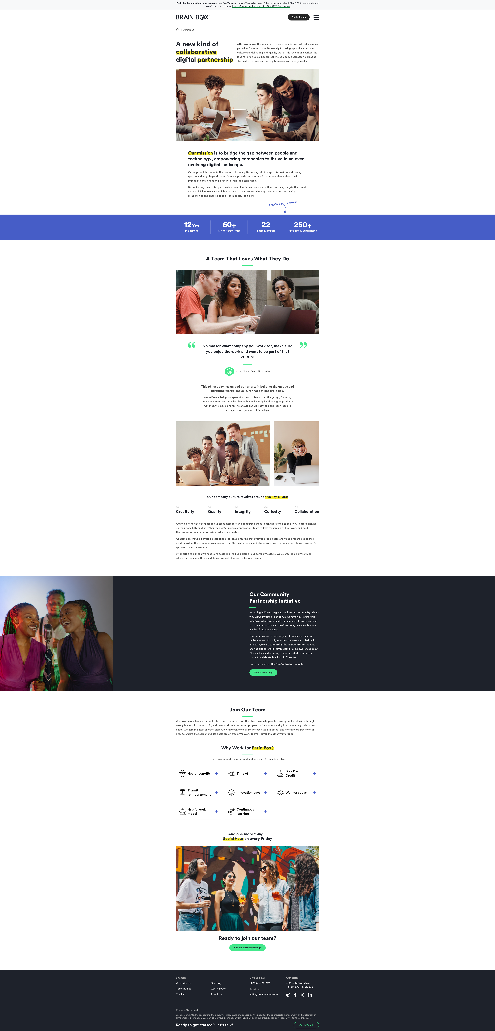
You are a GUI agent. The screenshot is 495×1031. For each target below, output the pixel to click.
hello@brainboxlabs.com (264, 994)
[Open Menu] (316, 17)
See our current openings (247, 947)
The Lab (180, 994)
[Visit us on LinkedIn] (310, 995)
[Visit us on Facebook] (295, 995)
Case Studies (183, 988)
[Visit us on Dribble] (288, 995)
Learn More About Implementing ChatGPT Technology (261, 6)
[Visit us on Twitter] (302, 995)
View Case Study (263, 672)
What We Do (183, 983)
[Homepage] (193, 17)
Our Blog (216, 983)
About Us (216, 994)
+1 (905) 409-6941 (259, 983)
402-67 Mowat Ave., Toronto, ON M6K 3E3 (299, 985)
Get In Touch (299, 17)
